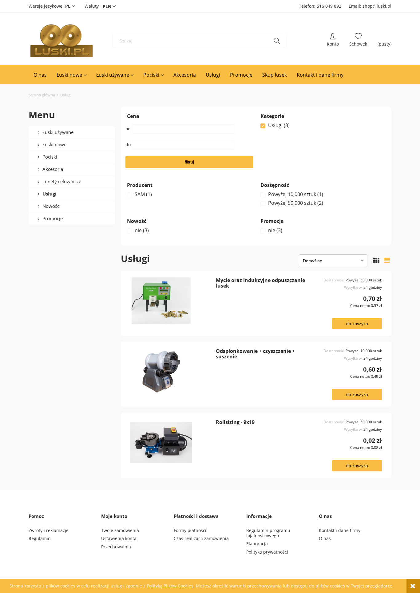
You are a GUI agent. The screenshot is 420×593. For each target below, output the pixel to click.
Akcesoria (52, 169)
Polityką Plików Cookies (170, 586)
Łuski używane (57, 132)
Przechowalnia (116, 547)
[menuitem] (40, 75)
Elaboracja (257, 544)
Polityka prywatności (267, 552)
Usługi (49, 194)
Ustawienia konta (119, 538)
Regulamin (40, 538)
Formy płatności (190, 530)
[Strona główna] (61, 41)
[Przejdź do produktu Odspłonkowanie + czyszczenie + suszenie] (170, 371)
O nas (325, 538)
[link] (323, 125)
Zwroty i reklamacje (49, 530)
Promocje (52, 218)
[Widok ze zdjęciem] (376, 260)
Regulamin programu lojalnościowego (268, 533)
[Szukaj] (277, 41)
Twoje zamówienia (120, 530)
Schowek (358, 41)
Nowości (51, 206)
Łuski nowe (54, 144)
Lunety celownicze (61, 181)
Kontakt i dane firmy (339, 530)
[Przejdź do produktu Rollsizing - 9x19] (170, 442)
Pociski (49, 157)
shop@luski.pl (377, 6)
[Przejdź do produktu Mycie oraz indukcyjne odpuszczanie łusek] (170, 300)
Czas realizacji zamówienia (201, 538)
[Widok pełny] (387, 260)
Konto (333, 41)
